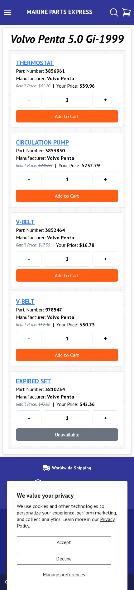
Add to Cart (67, 116)
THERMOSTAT (35, 63)
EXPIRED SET (33, 381)
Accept (64, 542)
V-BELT (25, 222)
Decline (64, 558)
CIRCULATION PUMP (42, 142)
